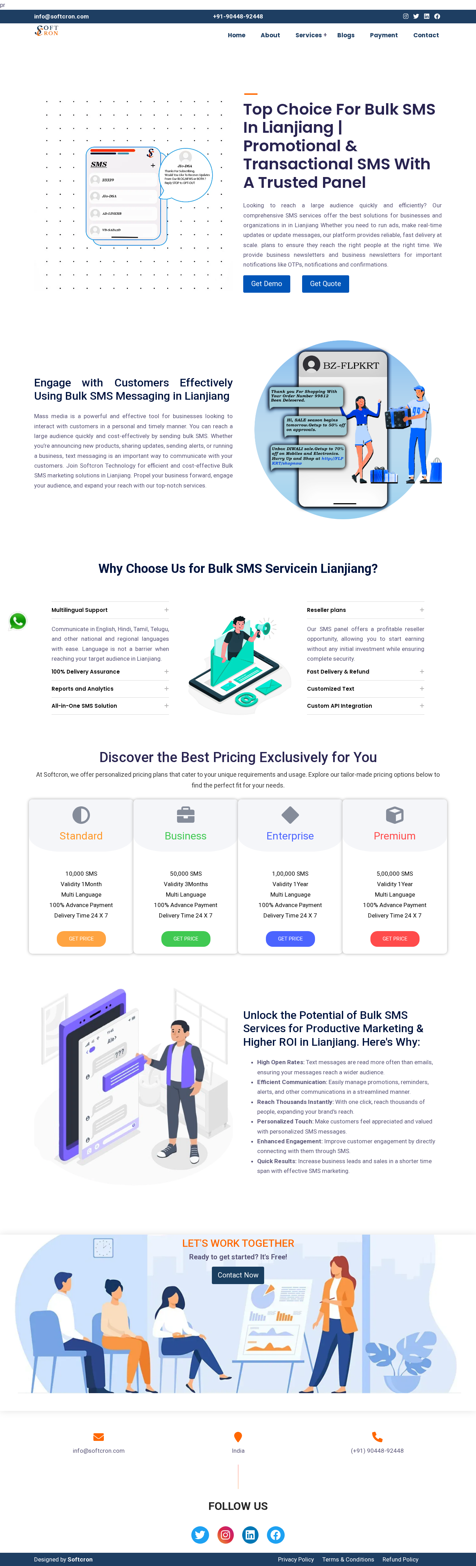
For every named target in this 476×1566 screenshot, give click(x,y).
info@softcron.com (61, 16)
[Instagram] (405, 16)
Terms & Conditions (348, 1559)
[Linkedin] (426, 16)
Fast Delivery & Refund (338, 671)
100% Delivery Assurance (86, 671)
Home (236, 35)
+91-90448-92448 (238, 16)
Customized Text (330, 688)
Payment (384, 35)
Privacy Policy (296, 1559)
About (270, 35)
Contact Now (238, 1275)
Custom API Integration (339, 705)
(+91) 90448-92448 (377, 1450)
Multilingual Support (80, 610)
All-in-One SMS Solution (84, 705)
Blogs (346, 35)
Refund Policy (401, 1559)
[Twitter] (416, 16)
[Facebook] (437, 16)
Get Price (81, 939)
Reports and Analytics (83, 688)
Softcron (80, 1559)
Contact (426, 35)
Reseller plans (326, 610)
